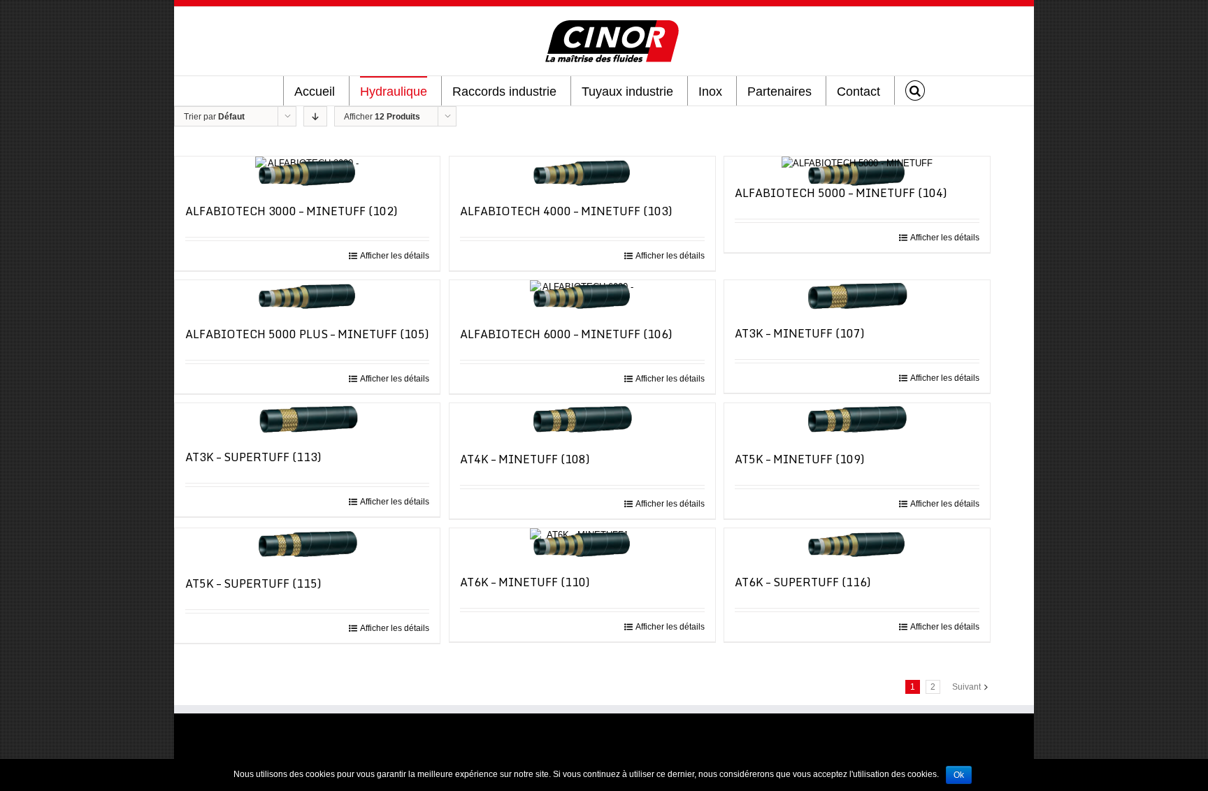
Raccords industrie (504, 92)
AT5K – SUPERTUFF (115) (253, 583)
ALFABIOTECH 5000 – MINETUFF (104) (841, 193)
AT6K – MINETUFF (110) (525, 582)
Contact (858, 92)
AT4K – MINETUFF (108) (525, 459)
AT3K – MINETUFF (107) (800, 333)
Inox (710, 92)
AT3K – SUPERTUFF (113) (253, 457)
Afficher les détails (394, 256)
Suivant (966, 687)
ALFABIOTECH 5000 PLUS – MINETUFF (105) (307, 334)
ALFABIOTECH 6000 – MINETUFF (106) (566, 334)
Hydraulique (393, 92)
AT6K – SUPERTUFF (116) (803, 582)
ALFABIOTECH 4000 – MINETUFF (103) (566, 211)
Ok (959, 775)
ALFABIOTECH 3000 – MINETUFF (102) (291, 211)
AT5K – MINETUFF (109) (800, 459)
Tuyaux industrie (627, 92)
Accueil (314, 92)
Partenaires (779, 92)
